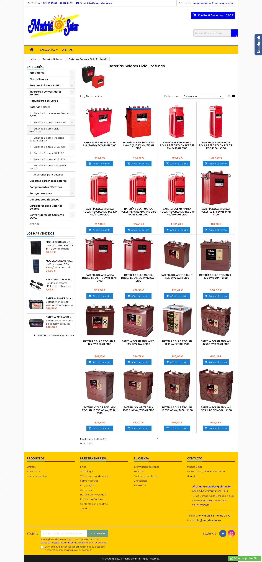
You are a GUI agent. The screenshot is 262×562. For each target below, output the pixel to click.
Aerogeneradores (41, 193)
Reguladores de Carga (44, 100)
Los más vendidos (40, 233)
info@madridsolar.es (99, 3)
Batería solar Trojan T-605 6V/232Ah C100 (177, 276)
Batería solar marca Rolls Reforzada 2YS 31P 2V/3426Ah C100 (216, 145)
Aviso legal (86, 471)
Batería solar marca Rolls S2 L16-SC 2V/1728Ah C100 (138, 277)
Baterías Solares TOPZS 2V (50, 122)
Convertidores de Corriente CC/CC (47, 216)
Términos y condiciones (94, 476)
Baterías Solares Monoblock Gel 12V (48, 167)
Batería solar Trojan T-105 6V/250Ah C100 (215, 276)
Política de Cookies (91, 499)
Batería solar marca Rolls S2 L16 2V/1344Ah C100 (216, 211)
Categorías (47, 49)
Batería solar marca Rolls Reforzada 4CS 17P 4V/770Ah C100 (100, 211)
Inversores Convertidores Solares (45, 93)
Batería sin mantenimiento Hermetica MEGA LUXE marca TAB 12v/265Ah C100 (59, 317)
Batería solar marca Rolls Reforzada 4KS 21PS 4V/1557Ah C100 (138, 211)
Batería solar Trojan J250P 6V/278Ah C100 (216, 343)
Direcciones (140, 480)
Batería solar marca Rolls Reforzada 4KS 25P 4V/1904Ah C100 (177, 211)
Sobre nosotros (89, 480)
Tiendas (85, 508)
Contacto (194, 458)
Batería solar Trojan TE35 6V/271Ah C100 (177, 343)
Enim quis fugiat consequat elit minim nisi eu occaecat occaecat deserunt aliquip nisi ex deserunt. (75, 548)
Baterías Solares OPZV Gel (49, 146)
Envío (83, 466)
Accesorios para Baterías (48, 174)
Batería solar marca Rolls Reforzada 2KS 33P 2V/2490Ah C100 (177, 145)
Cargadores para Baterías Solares (46, 207)
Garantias (86, 490)
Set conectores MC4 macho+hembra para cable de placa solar (59, 279)
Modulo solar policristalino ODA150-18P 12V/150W (59, 261)
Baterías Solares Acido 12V (49, 159)
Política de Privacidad (93, 494)
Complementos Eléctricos (46, 187)
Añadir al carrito (100, 163)
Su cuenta (141, 458)
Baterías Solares (40, 107)
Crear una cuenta (222, 3)
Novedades (33, 471)
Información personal (146, 466)
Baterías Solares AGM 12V (49, 153)
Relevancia (203, 96)
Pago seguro (88, 485)
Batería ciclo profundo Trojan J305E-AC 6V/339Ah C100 (99, 410)
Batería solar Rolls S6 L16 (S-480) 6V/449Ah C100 (99, 144)
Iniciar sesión (200, 3)
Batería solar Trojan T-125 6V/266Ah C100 (99, 343)
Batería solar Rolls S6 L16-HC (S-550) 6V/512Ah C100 (138, 145)
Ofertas (67, 49)
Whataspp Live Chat (246, 558)
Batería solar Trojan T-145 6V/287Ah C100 (138, 343)
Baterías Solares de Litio (45, 85)
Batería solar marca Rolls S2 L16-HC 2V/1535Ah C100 (99, 277)
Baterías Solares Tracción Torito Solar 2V (47, 139)
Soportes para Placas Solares (48, 180)
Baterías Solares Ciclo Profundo (44, 130)
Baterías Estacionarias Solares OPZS (50, 115)
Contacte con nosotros (94, 503)
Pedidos (138, 471)
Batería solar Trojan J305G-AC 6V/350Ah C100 (138, 409)
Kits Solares (37, 73)
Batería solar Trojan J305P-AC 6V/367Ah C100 (177, 409)
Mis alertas (140, 485)
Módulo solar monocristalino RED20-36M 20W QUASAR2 (59, 242)
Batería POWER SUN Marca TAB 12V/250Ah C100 (59, 298)
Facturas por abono (146, 476)
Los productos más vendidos (54, 335)
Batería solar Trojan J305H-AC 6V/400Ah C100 (216, 409)
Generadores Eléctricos (44, 199)
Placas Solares (39, 79)
